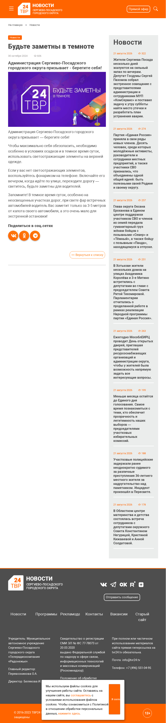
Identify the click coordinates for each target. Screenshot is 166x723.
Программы (43, 614)
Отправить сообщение (122, 597)
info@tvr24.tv (131, 660)
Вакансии (118, 614)
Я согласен (116, 699)
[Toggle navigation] (11, 8)
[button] (155, 9)
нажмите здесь (69, 713)
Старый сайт (142, 617)
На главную (15, 24)
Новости (34, 24)
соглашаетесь (81, 695)
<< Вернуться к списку (87, 255)
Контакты (93, 614)
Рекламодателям (68, 614)
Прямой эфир (138, 9)
